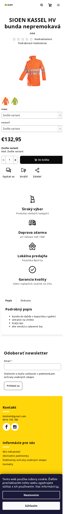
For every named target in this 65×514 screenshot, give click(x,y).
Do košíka (43, 159)
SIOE (32, 33)
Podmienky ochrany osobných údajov (24, 460)
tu (57, 486)
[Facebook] (6, 427)
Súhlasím (31, 506)
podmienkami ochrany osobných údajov (29, 375)
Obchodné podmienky (16, 455)
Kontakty (8, 464)
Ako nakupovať (11, 451)
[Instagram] (15, 427)
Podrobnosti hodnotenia (32, 43)
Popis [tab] (8, 300)
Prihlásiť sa (13, 385)
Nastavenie (31, 495)
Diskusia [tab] (26, 300)
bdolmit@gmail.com (14, 416)
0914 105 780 (10, 419)
